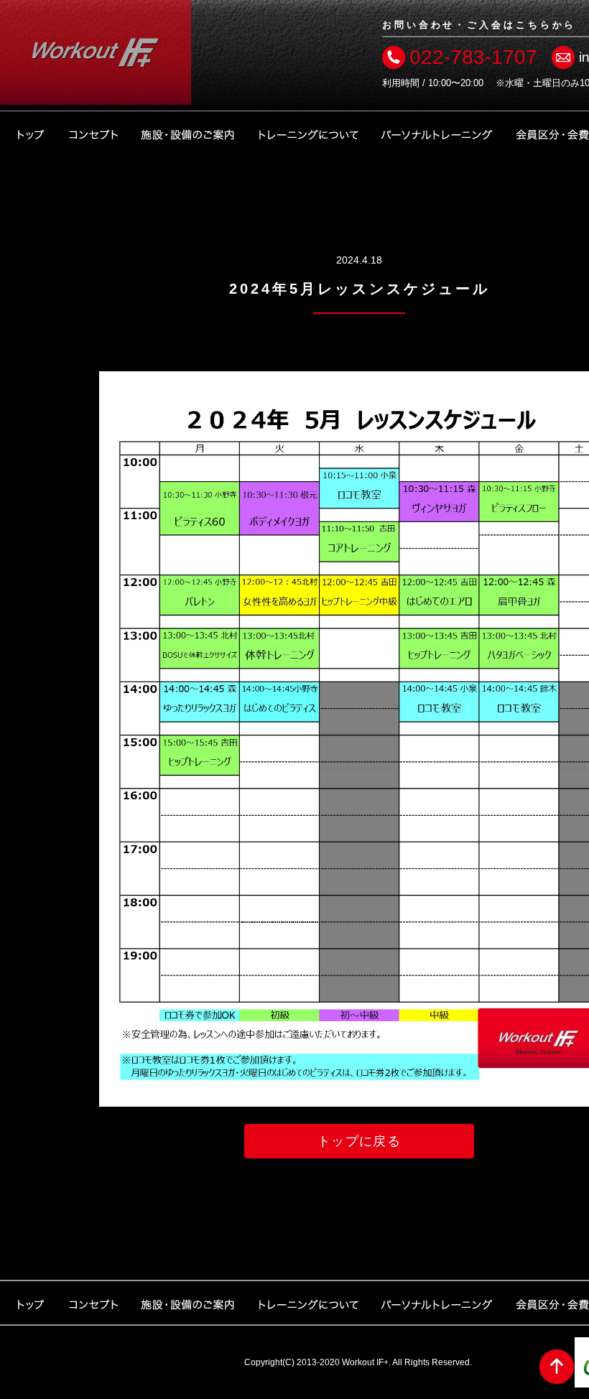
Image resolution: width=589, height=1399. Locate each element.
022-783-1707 (473, 57)
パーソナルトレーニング (436, 132)
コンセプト (93, 132)
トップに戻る (359, 1141)
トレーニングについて (308, 132)
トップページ (30, 132)
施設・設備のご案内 (188, 132)
